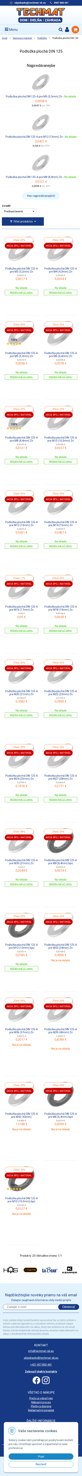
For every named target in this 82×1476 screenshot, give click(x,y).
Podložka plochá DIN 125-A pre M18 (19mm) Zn (60, 608)
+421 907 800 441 (41, 1364)
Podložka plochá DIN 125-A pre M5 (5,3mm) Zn (34, 96)
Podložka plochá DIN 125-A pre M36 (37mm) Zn (21, 1031)
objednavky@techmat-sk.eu (30, 3)
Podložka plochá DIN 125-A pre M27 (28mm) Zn (60, 777)
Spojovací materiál (22, 38)
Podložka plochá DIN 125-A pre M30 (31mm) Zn (21, 862)
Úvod (4, 38)
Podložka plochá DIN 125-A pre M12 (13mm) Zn (34, 136)
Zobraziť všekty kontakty (41, 1371)
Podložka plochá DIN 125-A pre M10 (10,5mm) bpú (21, 1200)
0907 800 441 (61, 3)
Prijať (41, 1456)
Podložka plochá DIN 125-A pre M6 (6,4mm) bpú (60, 1115)
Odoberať (68, 1306)
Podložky (42, 38)
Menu (13, 30)
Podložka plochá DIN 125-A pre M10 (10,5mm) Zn (60, 439)
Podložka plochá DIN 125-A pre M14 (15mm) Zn (60, 524)
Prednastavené (13, 211)
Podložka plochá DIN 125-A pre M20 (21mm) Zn (21, 693)
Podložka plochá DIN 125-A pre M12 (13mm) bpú (21, 946)
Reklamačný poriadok (41, 1410)
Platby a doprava (41, 1406)
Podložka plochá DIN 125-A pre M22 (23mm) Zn (60, 693)
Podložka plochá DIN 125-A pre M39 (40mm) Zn (60, 1031)
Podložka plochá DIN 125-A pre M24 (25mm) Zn (21, 777)
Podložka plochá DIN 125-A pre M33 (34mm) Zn (60, 946)
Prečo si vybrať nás (41, 1398)
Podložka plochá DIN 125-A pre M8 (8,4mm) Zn (34, 177)
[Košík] (75, 29)
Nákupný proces (41, 1402)
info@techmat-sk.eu (41, 1351)
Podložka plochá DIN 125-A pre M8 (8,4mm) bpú (60, 862)
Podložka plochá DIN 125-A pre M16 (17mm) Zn (21, 608)
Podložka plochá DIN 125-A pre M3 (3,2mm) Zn (21, 270)
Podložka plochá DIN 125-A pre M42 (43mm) (21, 1115)
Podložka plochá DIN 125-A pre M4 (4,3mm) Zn (60, 270)
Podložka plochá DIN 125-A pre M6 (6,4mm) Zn (60, 355)
